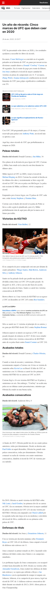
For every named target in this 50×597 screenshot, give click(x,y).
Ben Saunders (39, 299)
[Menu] (3, 2)
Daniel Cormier (31, 342)
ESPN (12, 2)
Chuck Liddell (37, 512)
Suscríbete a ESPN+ (9, 310)
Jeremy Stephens (17, 198)
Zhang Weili (7, 77)
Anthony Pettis (28, 133)
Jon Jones (6, 71)
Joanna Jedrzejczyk (21, 77)
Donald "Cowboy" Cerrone (34, 65)
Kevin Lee (18, 368)
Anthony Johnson (15, 272)
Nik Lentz (6, 503)
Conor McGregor (17, 59)
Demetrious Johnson (36, 533)
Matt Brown (33, 269)
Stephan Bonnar (40, 327)
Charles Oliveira (39, 353)
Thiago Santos (22, 269)
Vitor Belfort (23, 224)
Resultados (44, 3)
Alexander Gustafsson (10, 568)
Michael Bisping (8, 177)
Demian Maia (30, 198)
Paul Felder (6, 449)
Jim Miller (37, 156)
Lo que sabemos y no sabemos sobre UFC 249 (28, 106)
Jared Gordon (17, 503)
